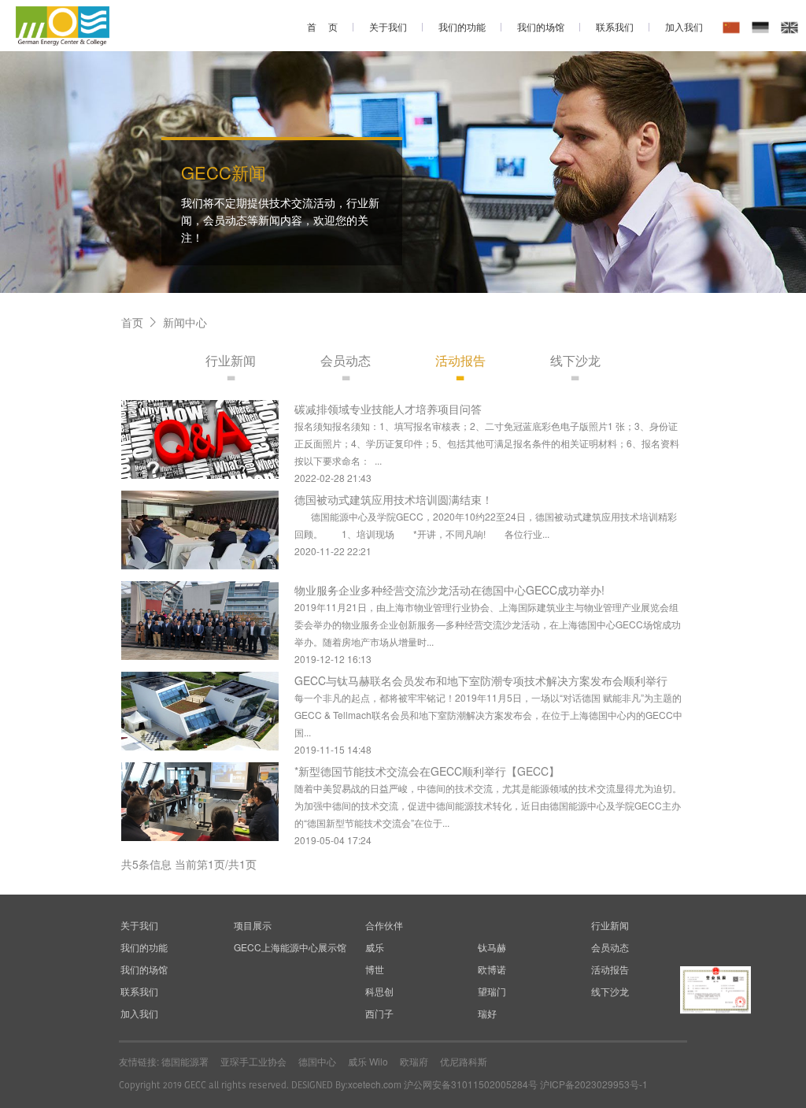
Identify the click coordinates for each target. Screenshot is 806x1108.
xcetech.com (374, 1084)
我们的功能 (462, 26)
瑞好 (487, 1013)
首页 (132, 322)
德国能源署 (185, 1061)
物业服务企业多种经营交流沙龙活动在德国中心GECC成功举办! (449, 590)
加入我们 (684, 26)
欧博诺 (492, 969)
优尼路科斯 (463, 1061)
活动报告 (460, 360)
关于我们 (388, 26)
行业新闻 (230, 360)
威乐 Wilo (368, 1061)
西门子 (379, 1013)
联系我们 (615, 26)
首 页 (322, 26)
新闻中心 (185, 322)
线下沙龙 (575, 360)
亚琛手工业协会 (253, 1061)
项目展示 (253, 925)
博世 (374, 969)
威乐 (374, 947)
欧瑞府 (414, 1061)
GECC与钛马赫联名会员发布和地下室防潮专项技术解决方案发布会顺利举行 (480, 680)
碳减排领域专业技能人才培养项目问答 (388, 409)
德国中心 (317, 1061)
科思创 (379, 991)
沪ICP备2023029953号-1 (594, 1084)
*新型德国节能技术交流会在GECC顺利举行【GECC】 (427, 771)
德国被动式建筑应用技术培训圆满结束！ (393, 499)
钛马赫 (492, 947)
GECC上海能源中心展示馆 (290, 947)
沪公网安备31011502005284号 (471, 1084)
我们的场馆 (540, 26)
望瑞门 (492, 991)
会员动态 (345, 360)
